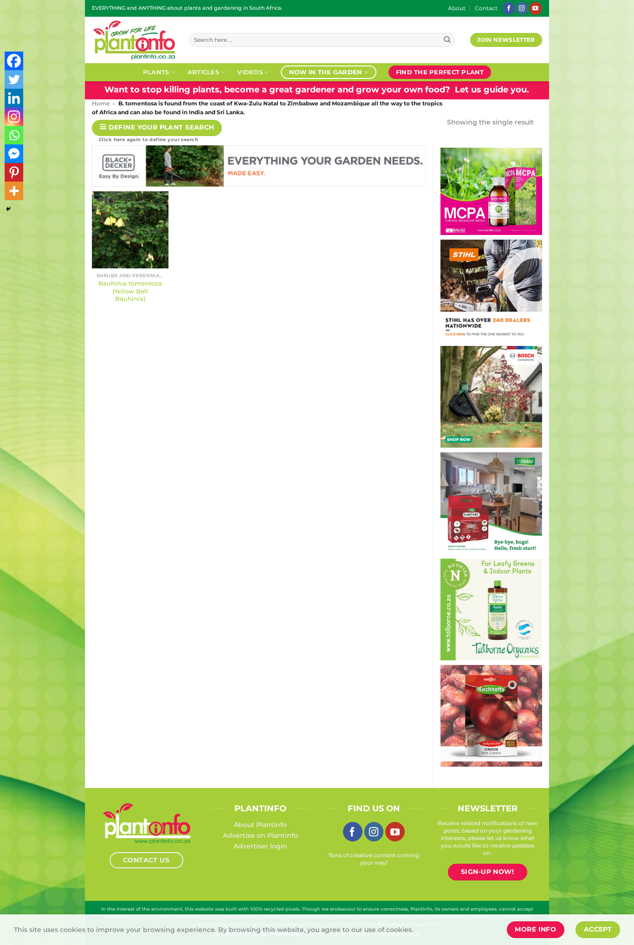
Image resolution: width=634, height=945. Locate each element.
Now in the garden (325, 72)
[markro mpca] (491, 191)
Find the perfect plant (440, 72)
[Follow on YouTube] (536, 8)
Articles (203, 72)
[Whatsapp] (14, 135)
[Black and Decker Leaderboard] (259, 167)
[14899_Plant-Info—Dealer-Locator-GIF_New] (491, 290)
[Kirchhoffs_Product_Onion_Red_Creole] (491, 715)
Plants (156, 72)
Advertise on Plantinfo (260, 835)
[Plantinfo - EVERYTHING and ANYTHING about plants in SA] (133, 40)
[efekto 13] (491, 502)
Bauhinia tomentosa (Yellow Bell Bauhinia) (130, 291)
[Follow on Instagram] (522, 8)
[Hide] (8, 209)
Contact (486, 8)
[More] (14, 191)
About (457, 8)
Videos (250, 72)
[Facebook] (14, 61)
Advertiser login (260, 846)
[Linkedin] (14, 98)
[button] (157, 128)
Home (101, 103)
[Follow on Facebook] (509, 8)
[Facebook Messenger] (14, 153)
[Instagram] (14, 116)
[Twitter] (14, 79)
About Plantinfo (260, 825)
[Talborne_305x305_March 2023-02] (491, 609)
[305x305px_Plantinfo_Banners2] (491, 396)
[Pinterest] (14, 172)
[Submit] (447, 40)
